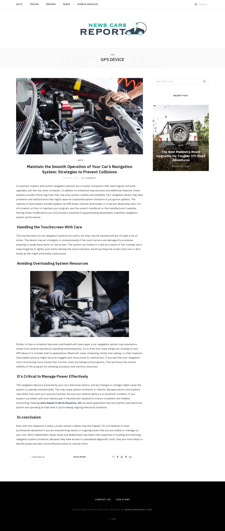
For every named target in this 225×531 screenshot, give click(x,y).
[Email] (130, 457)
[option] (181, 138)
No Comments (88, 178)
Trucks (34, 4)
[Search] (196, 4)
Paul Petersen (38, 457)
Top (113, 519)
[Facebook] (117, 457)
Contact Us (102, 499)
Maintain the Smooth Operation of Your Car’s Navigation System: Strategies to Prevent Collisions (79, 169)
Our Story (123, 499)
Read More (79, 457)
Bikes (66, 4)
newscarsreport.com (138, 509)
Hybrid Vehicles (87, 4)
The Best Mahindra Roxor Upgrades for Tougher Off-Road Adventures (180, 156)
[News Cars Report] (112, 28)
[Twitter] (122, 457)
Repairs (51, 4)
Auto (19, 4)
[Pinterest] (126, 457)
